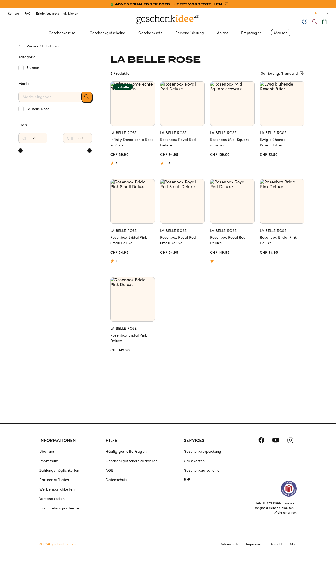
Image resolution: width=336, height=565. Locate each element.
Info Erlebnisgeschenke (59, 507)
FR (326, 12)
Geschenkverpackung (203, 451)
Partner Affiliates (54, 479)
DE (317, 12)
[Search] (315, 22)
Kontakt (13, 13)
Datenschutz (116, 479)
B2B (187, 479)
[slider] (20, 150)
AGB (109, 470)
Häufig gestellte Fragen (126, 451)
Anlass (222, 32)
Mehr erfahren (285, 512)
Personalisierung (189, 32)
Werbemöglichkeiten (57, 489)
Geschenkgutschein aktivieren (132, 460)
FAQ (28, 13)
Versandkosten (52, 498)
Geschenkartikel (62, 32)
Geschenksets (150, 32)
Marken (280, 32)
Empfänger (251, 32)
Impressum (48, 460)
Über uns (47, 451)
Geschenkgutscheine (107, 32)
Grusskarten (194, 460)
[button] (86, 97)
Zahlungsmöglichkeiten (59, 470)
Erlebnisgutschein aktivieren (57, 13)
